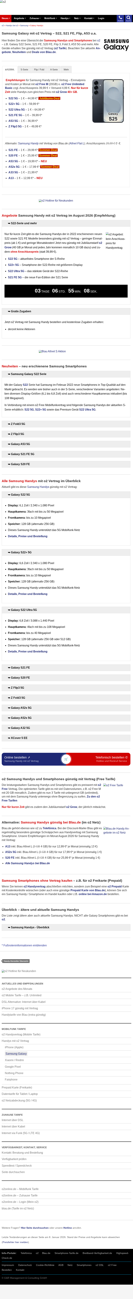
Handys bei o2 (12, 25)
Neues (5, 18)
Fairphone (11, 1079)
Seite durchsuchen (13, 1172)
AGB (60, 1265)
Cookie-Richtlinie (45, 1265)
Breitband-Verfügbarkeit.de (97, 1253)
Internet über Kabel (13, 1126)
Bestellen (7, 1270)
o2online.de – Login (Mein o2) (20, 1201)
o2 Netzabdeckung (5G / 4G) (19, 1100)
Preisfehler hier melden (15, 1242)
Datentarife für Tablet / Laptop (20, 1093)
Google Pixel (13, 1066)
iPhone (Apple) (14, 1047)
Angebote (19, 18)
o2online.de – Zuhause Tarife (20, 1195)
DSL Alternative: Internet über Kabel (24, 1001)
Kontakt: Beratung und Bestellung (22, 1152)
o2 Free (112, 1265)
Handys (65, 18)
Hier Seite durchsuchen (35, 1227)
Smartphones (84, 1265)
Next (124, 101)
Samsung (24, 25)
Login (101, 18)
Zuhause (34, 18)
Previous (92, 101)
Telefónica (26, 1253)
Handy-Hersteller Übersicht (16, 961)
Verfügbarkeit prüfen (14, 1159)
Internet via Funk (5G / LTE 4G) (21, 1133)
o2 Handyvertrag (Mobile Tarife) (21, 1034)
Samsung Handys (38, 486)
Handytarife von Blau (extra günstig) (24, 1014)
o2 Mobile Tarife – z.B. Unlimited (21, 995)
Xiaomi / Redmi (14, 1060)
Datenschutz (25, 1265)
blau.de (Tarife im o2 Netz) (18, 1208)
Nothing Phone (14, 1073)
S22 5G (13, 98)
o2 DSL (100, 1265)
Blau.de (46, 1253)
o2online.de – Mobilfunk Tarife (20, 1189)
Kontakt (88, 18)
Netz (76, 18)
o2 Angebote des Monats (17, 988)
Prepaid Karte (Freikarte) (17, 1087)
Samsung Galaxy (16, 1053)
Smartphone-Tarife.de (66, 1253)
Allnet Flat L (76, 143)
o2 (3, 25)
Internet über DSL (12, 1120)
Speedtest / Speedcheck (17, 1165)
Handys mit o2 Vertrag (15, 1040)
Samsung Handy (28, 143)
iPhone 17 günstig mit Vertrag (20, 1008)
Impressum (8, 1265)
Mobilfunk (49, 18)
